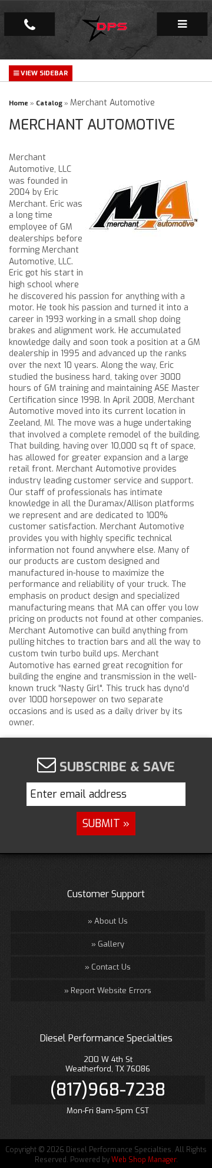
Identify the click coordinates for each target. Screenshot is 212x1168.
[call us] (29, 24)
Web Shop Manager (143, 1159)
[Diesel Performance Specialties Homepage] (106, 30)
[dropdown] (182, 24)
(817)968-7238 (107, 1090)
